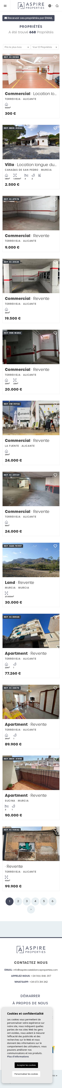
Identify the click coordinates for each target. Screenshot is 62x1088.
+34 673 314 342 (39, 981)
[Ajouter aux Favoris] (55, 58)
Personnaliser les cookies (26, 1073)
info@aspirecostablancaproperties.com (36, 969)
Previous (8, 71)
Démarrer (30, 996)
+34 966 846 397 (41, 976)
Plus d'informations (18, 1056)
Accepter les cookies (26, 1065)
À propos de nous (30, 1003)
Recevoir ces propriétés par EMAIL (29, 18)
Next (54, 71)
